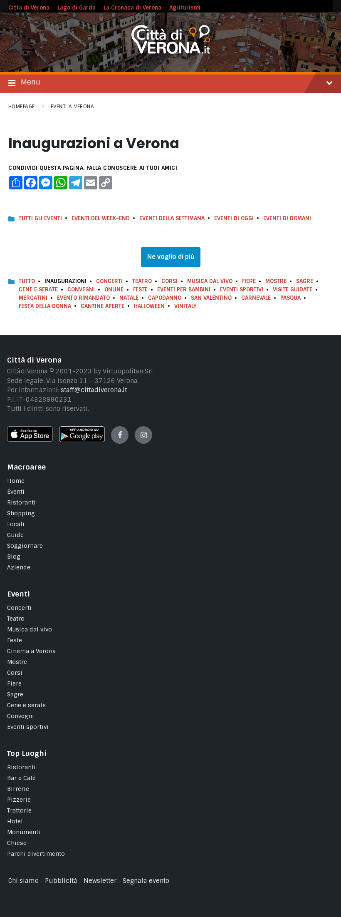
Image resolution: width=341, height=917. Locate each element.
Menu (30, 82)
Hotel (15, 821)
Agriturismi (184, 7)
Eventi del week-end (101, 218)
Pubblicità (61, 881)
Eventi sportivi (28, 727)
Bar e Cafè (21, 778)
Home (16, 481)
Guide (15, 535)
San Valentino (211, 297)
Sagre (304, 281)
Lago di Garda (76, 7)
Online (114, 289)
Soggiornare (25, 545)
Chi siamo (23, 881)
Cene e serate (38, 289)
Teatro (142, 281)
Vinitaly (185, 306)
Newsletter (100, 881)
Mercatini (33, 297)
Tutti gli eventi (40, 218)
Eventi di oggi (234, 218)
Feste (140, 289)
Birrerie (18, 789)
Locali (16, 524)
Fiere (249, 281)
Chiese (17, 843)
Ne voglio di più (170, 257)
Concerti (109, 281)
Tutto (27, 281)
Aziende (18, 567)
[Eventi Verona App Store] (30, 439)
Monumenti (23, 832)
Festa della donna (45, 306)
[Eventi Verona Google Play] (82, 440)
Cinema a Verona (31, 651)
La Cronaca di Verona (132, 7)
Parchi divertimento (36, 853)
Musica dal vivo (209, 281)
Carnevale (256, 297)
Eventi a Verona (72, 106)
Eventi (16, 491)
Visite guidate (292, 289)
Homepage (21, 106)
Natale (128, 297)
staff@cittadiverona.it (94, 390)
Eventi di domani (287, 218)
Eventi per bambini (183, 289)
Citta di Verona (28, 7)
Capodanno (164, 297)
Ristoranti (21, 502)
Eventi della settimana (172, 218)
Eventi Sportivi (241, 289)
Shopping (21, 513)
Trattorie (19, 810)
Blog (13, 556)
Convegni (81, 289)
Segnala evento (146, 881)
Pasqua (290, 297)
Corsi (169, 281)
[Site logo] (170, 51)
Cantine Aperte (102, 306)
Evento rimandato (83, 297)
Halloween (149, 306)
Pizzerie (19, 799)
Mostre (276, 281)
